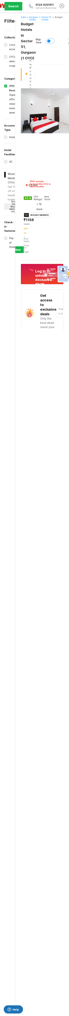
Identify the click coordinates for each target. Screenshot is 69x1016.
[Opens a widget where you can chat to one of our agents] (13, 1009)
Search (13, 6)
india (23, 17)
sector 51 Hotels (46, 18)
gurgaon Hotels (33, 18)
